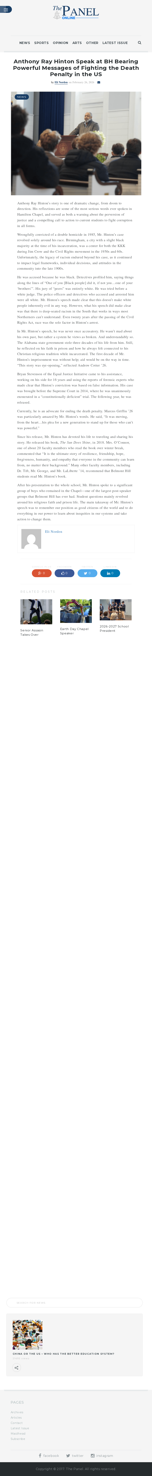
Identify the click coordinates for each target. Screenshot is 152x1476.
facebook (50, 1456)
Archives (17, 1412)
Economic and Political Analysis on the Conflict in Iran (76, 1272)
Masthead (18, 1433)
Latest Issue (115, 43)
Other (92, 43)
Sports (41, 43)
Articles (16, 1417)
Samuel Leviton (61, 670)
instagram (104, 1456)
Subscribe (18, 1439)
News (24, 43)
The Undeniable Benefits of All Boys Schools (36, 1269)
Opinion (60, 43)
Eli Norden (61, 82)
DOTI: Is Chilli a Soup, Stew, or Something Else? (113, 1272)
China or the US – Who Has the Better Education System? (64, 1353)
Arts (77, 43)
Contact (17, 1423)
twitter (77, 1456)
